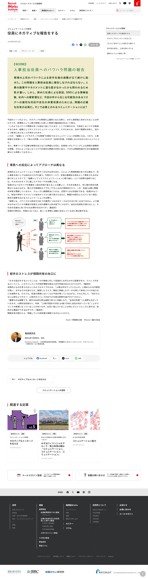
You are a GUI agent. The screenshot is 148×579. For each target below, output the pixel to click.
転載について (71, 556)
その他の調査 (44, 538)
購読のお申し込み (72, 519)
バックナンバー (71, 510)
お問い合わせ (112, 3)
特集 (13, 528)
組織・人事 (13, 51)
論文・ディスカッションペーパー (22, 520)
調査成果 (42, 542)
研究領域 (96, 516)
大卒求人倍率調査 (48, 523)
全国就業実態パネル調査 (50, 512)
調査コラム (43, 546)
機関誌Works (47, 10)
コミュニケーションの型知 (49, 19)
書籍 (13, 525)
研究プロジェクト (18, 510)
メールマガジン (101, 3)
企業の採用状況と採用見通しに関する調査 (50, 520)
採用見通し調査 (47, 526)
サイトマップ (100, 556)
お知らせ (123, 505)
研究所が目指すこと (99, 510)
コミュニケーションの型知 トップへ (128, 59)
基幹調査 (42, 509)
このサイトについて (44, 556)
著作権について (58, 556)
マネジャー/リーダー (28, 51)
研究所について (85, 10)
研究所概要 (96, 513)
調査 (33, 10)
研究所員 (96, 519)
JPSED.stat (46, 515)
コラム (72, 10)
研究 (24, 10)
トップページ (12, 19)
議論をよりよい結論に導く (117, 53)
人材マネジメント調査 (49, 533)
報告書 (14, 513)
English (110, 556)
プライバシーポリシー (85, 556)
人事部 (42, 51)
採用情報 (91, 3)
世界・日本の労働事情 (19, 516)
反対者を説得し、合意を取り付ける (120, 48)
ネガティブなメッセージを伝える (29, 379)
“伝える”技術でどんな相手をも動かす (121, 43)
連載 (35, 19)
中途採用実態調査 (48, 529)
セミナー (61, 10)
